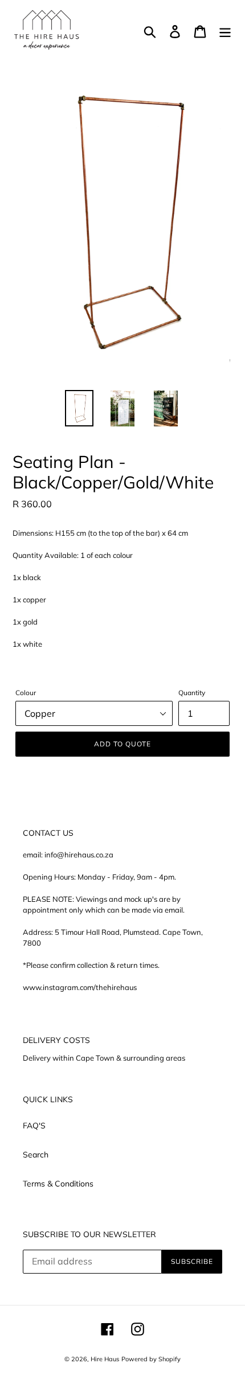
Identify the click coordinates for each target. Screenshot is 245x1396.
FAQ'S (34, 1125)
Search (35, 1154)
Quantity (191, 692)
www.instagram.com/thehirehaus (80, 987)
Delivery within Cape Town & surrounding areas (104, 1057)
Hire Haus (105, 1359)
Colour (25, 692)
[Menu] (225, 31)
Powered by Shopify (151, 1359)
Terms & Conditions (58, 1184)
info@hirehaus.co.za (78, 854)
